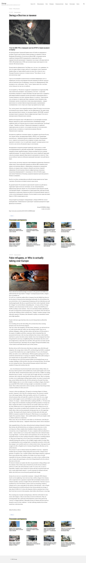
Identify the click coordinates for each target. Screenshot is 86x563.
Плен (47, 4)
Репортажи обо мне (59, 4)
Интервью (52, 4)
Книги (78, 4)
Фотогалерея (72, 4)
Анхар (3, 3)
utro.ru (12, 215)
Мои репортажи (40, 4)
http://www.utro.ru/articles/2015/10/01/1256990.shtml (22, 211)
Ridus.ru (12, 514)
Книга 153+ (33, 4)
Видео (66, 4)
